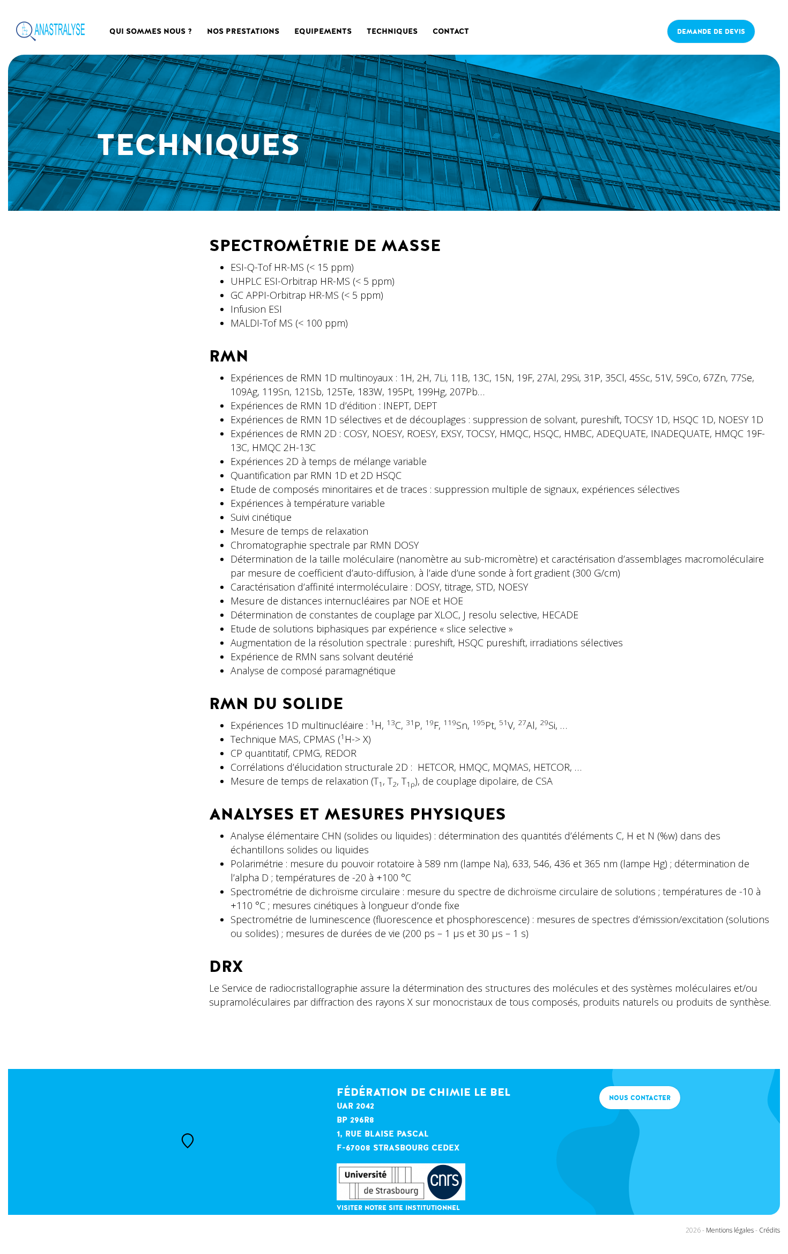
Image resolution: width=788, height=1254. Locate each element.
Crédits (769, 1230)
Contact (451, 31)
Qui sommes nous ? (150, 31)
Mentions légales (730, 1230)
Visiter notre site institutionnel (398, 1208)
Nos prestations (243, 31)
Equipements (323, 31)
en (767, 19)
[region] (164, 1142)
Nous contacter (640, 1098)
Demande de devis (711, 31)
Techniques (392, 31)
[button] (187, 1140)
